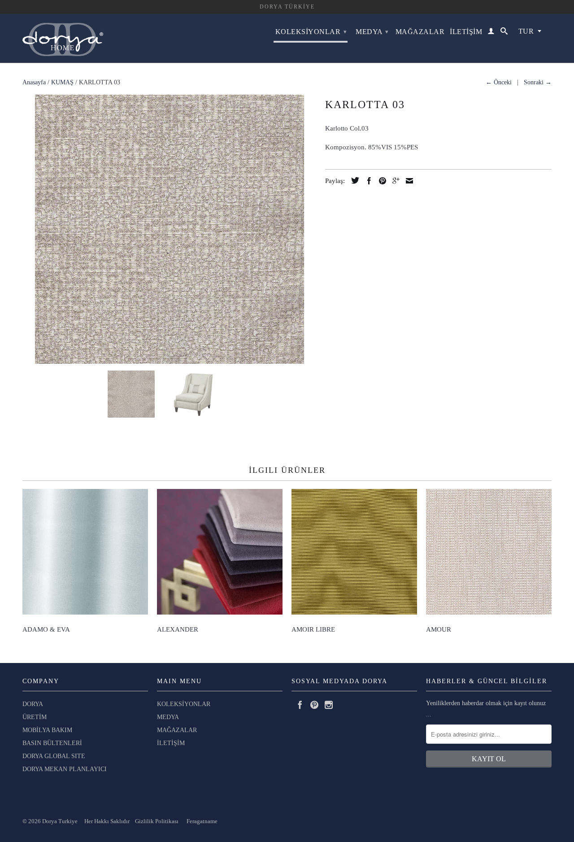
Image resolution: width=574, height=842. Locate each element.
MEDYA (372, 31)
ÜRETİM (34, 717)
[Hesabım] (491, 32)
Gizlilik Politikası (154, 821)
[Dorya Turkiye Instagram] (329, 705)
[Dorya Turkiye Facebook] (300, 705)
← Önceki (499, 82)
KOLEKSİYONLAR (311, 31)
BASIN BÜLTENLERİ (52, 743)
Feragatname (202, 821)
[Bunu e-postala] (407, 180)
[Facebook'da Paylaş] (367, 180)
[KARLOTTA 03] (169, 229)
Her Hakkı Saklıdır (107, 821)
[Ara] (504, 32)
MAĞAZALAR (420, 31)
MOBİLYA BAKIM (47, 730)
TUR (526, 31)
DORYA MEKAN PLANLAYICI (64, 769)
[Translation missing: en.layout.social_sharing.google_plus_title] (394, 180)
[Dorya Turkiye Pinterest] (314, 705)
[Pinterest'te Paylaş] (380, 180)
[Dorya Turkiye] (62, 38)
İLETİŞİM (466, 31)
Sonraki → (538, 82)
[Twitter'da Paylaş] (353, 180)
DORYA (32, 704)
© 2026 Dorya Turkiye (53, 821)
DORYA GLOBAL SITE (53, 756)
